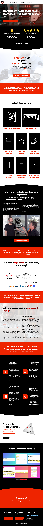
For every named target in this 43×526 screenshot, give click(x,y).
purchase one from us (6, 334)
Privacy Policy (28, 518)
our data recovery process (14, 199)
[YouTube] (35, 512)
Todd (31, 351)
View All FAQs (6, 437)
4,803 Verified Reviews (9, 276)
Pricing (10, 2)
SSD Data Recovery (31, 128)
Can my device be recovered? (8, 431)
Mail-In (15, 63)
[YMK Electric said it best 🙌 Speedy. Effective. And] (21, 472)
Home (7, 2)
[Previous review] (4, 275)
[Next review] (39, 275)
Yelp (19, 69)
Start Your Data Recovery (30, 2)
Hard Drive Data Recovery (12, 128)
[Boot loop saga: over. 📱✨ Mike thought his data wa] (21, 459)
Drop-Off (19, 57)
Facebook (23, 269)
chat (29, 336)
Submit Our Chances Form (8, 518)
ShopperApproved (34, 269)
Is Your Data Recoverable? (22, 240)
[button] (21, 225)
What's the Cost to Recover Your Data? (10, 21)
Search (35, 2)
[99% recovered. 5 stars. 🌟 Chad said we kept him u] (9, 459)
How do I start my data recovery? (9, 433)
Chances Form (31, 318)
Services (13, 2)
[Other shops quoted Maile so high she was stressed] (9, 472)
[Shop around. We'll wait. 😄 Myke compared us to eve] (34, 459)
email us (28, 501)
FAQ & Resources (22, 2)
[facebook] (27, 512)
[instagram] (29, 512)
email (35, 336)
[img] (9, 275)
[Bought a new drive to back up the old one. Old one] (34, 472)
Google (28, 269)
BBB (25, 68)
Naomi (28, 298)
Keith (28, 254)
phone (32, 336)
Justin (32, 90)
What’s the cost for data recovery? (9, 429)
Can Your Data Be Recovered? (22, 75)
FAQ (19, 501)
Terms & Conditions (29, 519)
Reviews (17, 2)
